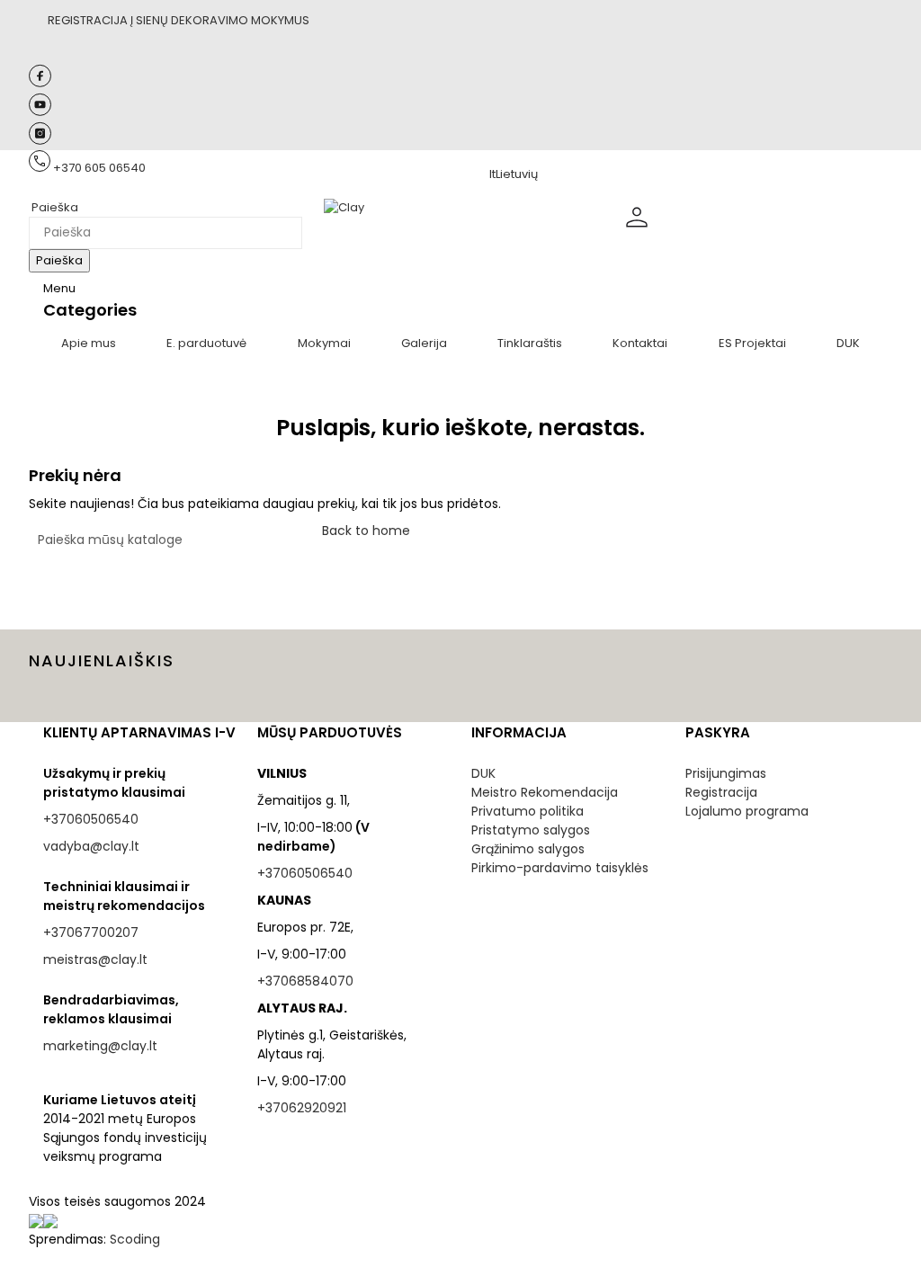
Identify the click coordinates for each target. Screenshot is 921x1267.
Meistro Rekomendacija (544, 792)
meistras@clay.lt (95, 959)
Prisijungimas (725, 773)
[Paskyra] (637, 231)
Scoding (135, 1239)
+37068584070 (305, 981)
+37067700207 (91, 932)
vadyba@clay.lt (91, 846)
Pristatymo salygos (530, 830)
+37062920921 (301, 1108)
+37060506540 (91, 819)
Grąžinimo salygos (528, 849)
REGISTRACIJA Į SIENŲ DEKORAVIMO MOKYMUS (178, 20)
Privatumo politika (527, 811)
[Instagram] (40, 140)
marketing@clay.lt (100, 1046)
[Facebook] (40, 83)
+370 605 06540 (99, 167)
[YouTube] (40, 111)
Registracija (721, 792)
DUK (483, 773)
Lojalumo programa (747, 811)
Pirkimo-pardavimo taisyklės (559, 868)
